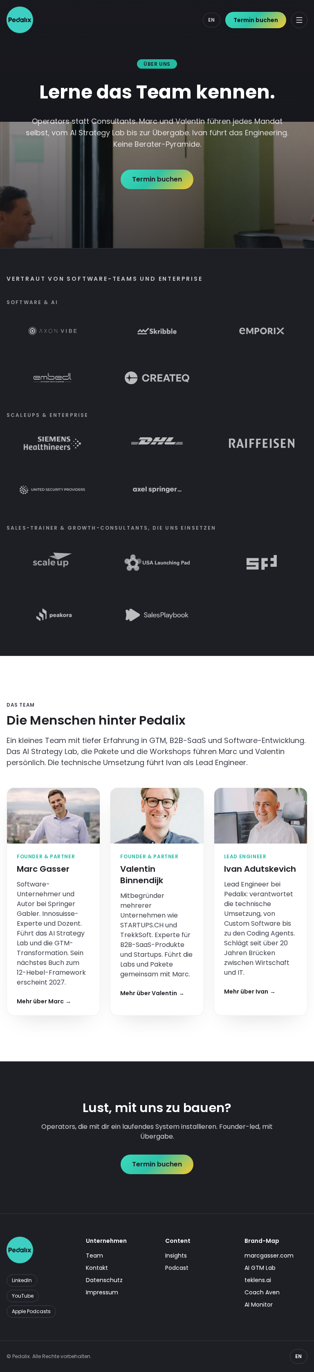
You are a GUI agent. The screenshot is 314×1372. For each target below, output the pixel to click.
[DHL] (157, 443)
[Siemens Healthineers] (52, 443)
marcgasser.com (269, 1255)
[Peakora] (52, 614)
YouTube (23, 1295)
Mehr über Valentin (152, 993)
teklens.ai (257, 1280)
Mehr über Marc (44, 1001)
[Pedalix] (20, 20)
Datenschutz (104, 1280)
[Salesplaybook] (157, 614)
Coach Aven (262, 1292)
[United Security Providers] (52, 489)
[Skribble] (157, 331)
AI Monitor (258, 1304)
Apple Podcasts (31, 1311)
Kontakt (97, 1268)
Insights (176, 1255)
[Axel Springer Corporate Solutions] (157, 489)
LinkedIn (22, 1280)
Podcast (176, 1268)
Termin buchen (255, 20)
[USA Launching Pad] (157, 562)
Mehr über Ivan (250, 991)
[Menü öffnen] (299, 20)
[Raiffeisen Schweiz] (262, 443)
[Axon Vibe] (52, 331)
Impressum (102, 1292)
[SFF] (261, 562)
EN (211, 19)
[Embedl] (52, 377)
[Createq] (157, 377)
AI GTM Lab (260, 1268)
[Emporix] (261, 331)
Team (94, 1255)
